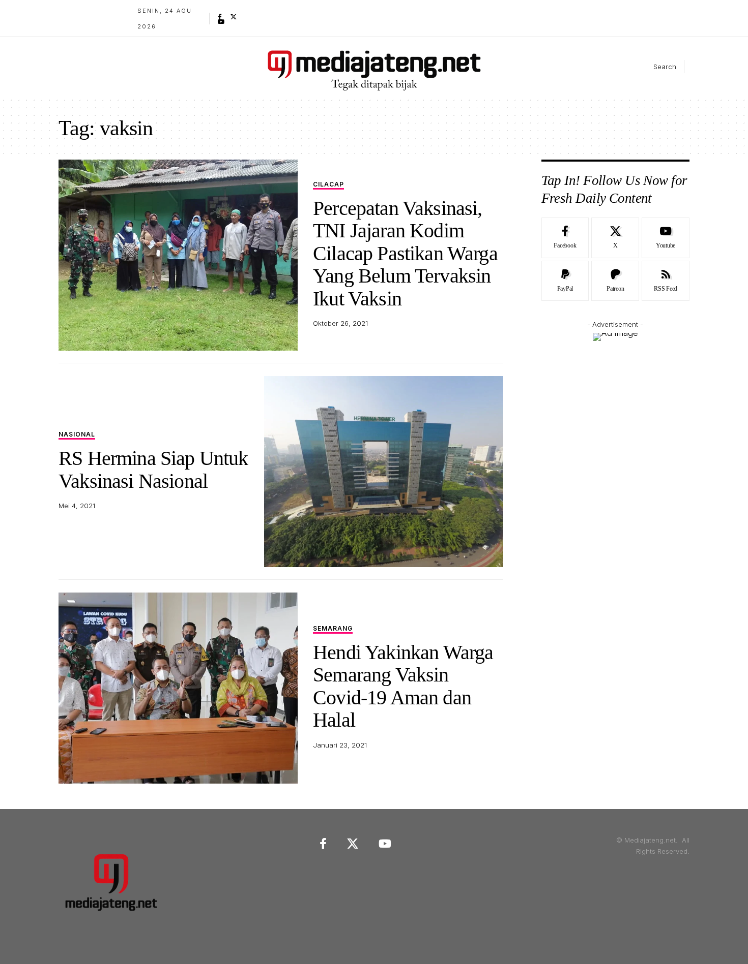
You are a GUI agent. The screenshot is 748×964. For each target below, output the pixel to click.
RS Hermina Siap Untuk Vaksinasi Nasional (153, 469)
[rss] (665, 281)
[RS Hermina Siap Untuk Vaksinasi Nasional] (383, 471)
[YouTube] (221, 21)
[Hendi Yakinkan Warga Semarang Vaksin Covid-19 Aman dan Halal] (178, 688)
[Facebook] (219, 16)
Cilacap (328, 184)
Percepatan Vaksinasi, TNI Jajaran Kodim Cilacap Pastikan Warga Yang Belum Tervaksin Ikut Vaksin (405, 253)
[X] (233, 16)
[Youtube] (665, 237)
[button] (656, 66)
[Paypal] (565, 281)
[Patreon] (615, 281)
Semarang (333, 629)
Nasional (77, 434)
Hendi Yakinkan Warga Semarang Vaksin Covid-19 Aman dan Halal (403, 686)
